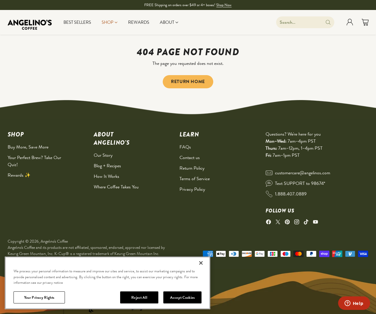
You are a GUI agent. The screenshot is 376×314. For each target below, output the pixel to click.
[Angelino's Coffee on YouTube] (315, 222)
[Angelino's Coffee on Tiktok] (306, 222)
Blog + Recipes (107, 165)
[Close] (200, 262)
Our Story (103, 155)
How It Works (106, 176)
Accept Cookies (182, 297)
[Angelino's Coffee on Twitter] (277, 222)
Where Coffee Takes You (116, 186)
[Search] (328, 22)
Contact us (189, 157)
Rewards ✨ (19, 175)
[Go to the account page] (349, 22)
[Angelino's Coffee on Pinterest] (287, 222)
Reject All (139, 297)
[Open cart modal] (365, 22)
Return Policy (191, 168)
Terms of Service (194, 178)
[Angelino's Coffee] (30, 22)
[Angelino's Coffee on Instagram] (296, 222)
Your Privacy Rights (39, 297)
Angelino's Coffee (54, 241)
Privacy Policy (192, 189)
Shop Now (223, 5)
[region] (107, 282)
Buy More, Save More (28, 147)
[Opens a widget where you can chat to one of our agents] (354, 303)
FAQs (185, 147)
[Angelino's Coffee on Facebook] (268, 222)
